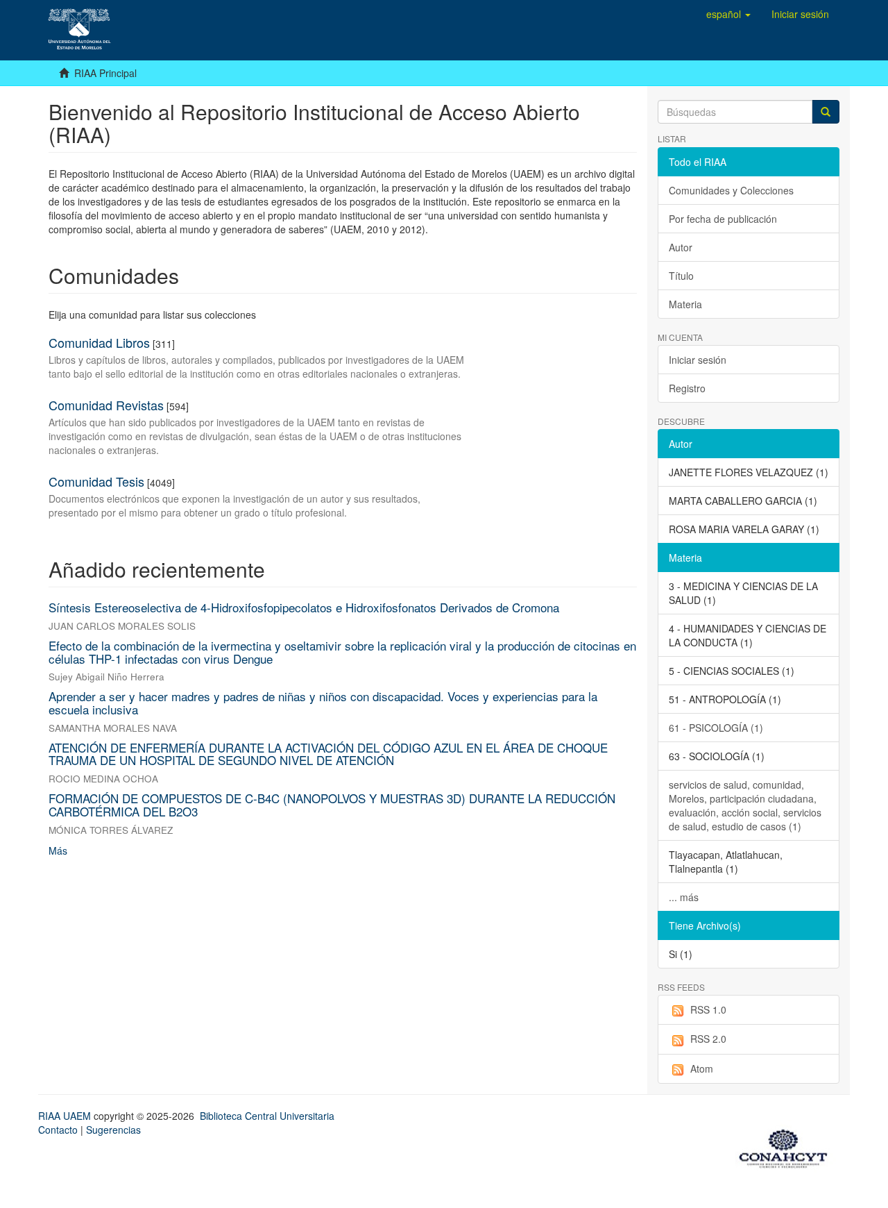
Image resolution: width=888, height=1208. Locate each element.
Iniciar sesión (697, 360)
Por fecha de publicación (723, 219)
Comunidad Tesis (96, 481)
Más (58, 850)
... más (684, 897)
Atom (701, 1068)
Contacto (58, 1129)
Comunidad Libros (99, 342)
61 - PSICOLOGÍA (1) (716, 728)
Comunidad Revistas (106, 405)
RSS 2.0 (708, 1039)
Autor (680, 247)
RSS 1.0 (708, 1009)
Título (681, 276)
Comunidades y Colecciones (731, 190)
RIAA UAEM (66, 1116)
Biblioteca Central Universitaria (267, 1116)
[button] (728, 14)
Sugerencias (113, 1129)
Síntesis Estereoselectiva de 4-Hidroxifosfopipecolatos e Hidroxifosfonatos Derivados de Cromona (304, 607)
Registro (687, 388)
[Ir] (825, 112)
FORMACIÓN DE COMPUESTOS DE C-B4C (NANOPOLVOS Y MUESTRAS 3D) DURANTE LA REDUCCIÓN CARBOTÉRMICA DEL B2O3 (332, 804)
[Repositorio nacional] (787, 1146)
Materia (685, 304)
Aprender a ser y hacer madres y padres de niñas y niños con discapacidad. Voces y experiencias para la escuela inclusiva (323, 702)
